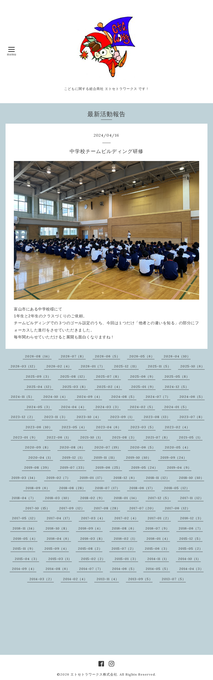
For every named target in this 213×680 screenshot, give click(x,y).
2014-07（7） (91, 569)
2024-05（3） (39, 407)
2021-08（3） (124, 437)
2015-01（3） (126, 559)
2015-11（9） (24, 548)
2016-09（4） (90, 528)
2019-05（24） (144, 467)
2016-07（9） (157, 528)
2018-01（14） (126, 498)
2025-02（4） (109, 387)
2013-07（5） (174, 579)
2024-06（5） (192, 396)
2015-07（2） (123, 548)
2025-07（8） (108, 376)
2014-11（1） (158, 559)
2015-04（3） (27, 559)
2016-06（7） (191, 528)
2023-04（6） (108, 427)
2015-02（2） (93, 559)
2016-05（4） (25, 538)
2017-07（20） (142, 508)
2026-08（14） (38, 356)
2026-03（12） (24, 366)
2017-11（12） (192, 498)
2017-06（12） (177, 508)
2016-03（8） (92, 538)
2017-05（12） (24, 518)
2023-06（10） (39, 427)
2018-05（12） (177, 488)
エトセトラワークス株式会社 (93, 674)
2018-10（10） (191, 478)
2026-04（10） (177, 356)
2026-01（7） (93, 366)
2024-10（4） (55, 396)
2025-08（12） (73, 376)
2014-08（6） (57, 569)
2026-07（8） (73, 356)
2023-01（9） (25, 437)
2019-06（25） (108, 467)
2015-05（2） (190, 548)
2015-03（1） (60, 559)
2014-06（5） (124, 569)
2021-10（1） (91, 437)
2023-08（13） (157, 417)
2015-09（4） (56, 548)
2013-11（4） (108, 579)
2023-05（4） (74, 427)
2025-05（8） (177, 376)
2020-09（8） (37, 447)
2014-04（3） (191, 569)
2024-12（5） (177, 387)
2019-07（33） (73, 467)
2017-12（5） (159, 498)
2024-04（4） (73, 407)
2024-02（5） (142, 407)
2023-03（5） (143, 427)
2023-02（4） (177, 427)
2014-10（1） (189, 559)
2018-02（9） (92, 498)
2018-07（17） (107, 488)
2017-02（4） (126, 518)
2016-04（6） (59, 538)
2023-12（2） (23, 417)
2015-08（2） (90, 548)
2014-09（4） (24, 569)
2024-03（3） (108, 407)
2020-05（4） (177, 447)
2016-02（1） (125, 538)
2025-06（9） (142, 376)
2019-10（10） (138, 457)
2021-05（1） (190, 437)
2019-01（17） (92, 478)
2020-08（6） (72, 447)
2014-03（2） (41, 579)
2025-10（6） (192, 366)
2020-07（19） (107, 447)
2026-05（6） (141, 356)
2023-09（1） (122, 417)
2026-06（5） (107, 356)
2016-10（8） (57, 528)
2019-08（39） (37, 467)
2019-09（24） (173, 457)
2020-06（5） (143, 447)
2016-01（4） (158, 538)
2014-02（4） (75, 579)
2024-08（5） (123, 396)
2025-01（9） (143, 387)
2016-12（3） (191, 518)
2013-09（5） (140, 579)
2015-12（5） (190, 538)
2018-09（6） (38, 488)
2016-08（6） (124, 528)
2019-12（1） (73, 457)
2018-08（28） (72, 488)
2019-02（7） (58, 478)
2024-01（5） (176, 407)
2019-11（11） (105, 457)
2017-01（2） (159, 518)
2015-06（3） (157, 548)
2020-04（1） (40, 457)
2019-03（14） (24, 478)
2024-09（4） (89, 396)
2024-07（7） (158, 396)
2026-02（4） (59, 366)
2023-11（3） (55, 417)
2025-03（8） (75, 387)
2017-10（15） (37, 508)
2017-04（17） (59, 518)
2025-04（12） (40, 387)
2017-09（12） (72, 508)
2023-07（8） (191, 417)
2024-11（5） (22, 396)
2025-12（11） (126, 366)
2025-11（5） (159, 366)
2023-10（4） (89, 417)
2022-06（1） (59, 437)
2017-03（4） (93, 518)
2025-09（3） (38, 376)
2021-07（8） (158, 437)
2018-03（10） (58, 498)
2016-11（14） (24, 528)
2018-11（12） (158, 478)
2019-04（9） (179, 467)
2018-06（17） (142, 488)
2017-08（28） (107, 508)
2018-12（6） (125, 478)
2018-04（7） (24, 498)
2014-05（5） (158, 569)
